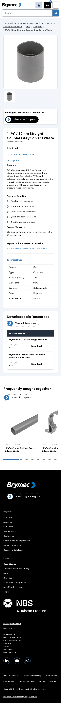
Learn (6, 558)
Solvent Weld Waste (12, 26)
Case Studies (9, 564)
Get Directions (10, 652)
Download (36, 346)
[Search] (55, 13)
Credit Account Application (16, 540)
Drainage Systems (29, 23)
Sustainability (9, 531)
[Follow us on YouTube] (17, 660)
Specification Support (14, 587)
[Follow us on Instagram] (27, 660)
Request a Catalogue (13, 550)
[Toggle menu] (55, 5)
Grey (28, 26)
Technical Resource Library (16, 568)
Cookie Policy (8, 681)
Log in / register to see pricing (20, 154)
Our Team (8, 526)
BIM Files (7, 578)
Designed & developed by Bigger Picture (20, 697)
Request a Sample (12, 545)
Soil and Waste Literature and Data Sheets (27, 248)
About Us (7, 522)
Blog (5, 573)
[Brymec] (12, 5)
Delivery (42, 681)
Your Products (10, 23)
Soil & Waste (47, 23)
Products (7, 517)
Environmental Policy (32, 675)
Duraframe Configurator (14, 582)
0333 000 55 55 (10, 628)
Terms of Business (26, 681)
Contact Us (8, 536)
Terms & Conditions (11, 675)
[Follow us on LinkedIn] (6, 660)
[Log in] (38, 5)
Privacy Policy (51, 675)
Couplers (37, 26)
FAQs (6, 592)
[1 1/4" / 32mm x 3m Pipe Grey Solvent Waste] (21, 430)
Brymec (7, 511)
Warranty (53, 681)
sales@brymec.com (12, 623)
